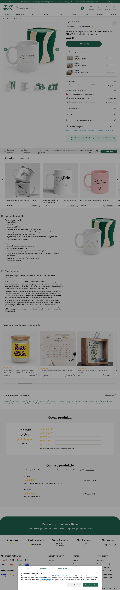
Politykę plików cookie (46, 579)
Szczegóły (43, 568)
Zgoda (28, 568)
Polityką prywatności (61, 576)
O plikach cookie (61, 568)
